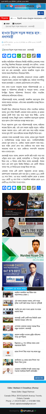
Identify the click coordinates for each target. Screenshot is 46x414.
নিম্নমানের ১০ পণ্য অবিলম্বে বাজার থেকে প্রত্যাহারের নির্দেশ (27, 344)
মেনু (41, 13)
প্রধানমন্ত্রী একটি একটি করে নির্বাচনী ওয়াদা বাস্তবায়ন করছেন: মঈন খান (28, 319)
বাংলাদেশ (17, 23)
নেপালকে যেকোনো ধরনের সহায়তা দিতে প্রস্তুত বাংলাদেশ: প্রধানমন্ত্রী (27, 327)
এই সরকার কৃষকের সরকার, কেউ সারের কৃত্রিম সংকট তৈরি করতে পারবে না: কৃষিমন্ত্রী (28, 302)
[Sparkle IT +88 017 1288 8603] (28, 411)
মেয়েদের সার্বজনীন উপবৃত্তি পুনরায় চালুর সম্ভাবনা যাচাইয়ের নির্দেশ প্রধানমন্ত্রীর (27, 370)
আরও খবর (40, 378)
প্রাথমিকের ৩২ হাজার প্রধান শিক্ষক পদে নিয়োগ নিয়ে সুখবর (27, 361)
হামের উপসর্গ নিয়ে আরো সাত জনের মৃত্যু (27, 352)
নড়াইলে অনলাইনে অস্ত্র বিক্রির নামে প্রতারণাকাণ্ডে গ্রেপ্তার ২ (25, 293)
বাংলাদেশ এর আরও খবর (15, 288)
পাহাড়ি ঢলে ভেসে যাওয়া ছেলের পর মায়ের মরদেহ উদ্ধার (28, 310)
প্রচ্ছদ (7, 23)
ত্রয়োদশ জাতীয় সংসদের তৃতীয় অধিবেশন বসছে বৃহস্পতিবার (27, 336)
